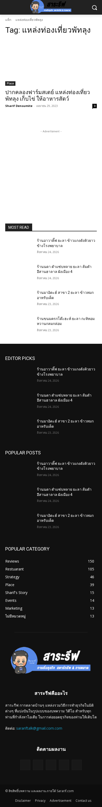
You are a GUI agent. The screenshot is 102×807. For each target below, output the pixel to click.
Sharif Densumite (18, 106)
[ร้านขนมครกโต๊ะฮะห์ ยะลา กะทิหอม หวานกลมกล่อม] (19, 326)
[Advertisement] (51, 166)
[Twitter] (64, 765)
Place (10, 83)
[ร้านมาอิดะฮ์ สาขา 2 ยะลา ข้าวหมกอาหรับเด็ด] (19, 300)
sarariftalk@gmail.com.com (39, 728)
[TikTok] (51, 765)
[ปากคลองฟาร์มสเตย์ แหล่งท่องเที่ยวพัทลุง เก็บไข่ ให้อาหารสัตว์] (51, 63)
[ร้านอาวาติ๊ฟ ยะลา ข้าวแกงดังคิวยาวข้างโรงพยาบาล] (19, 247)
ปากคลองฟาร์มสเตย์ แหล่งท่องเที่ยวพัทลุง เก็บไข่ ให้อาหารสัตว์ (47, 95)
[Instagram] (38, 765)
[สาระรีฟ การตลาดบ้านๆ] (51, 660)
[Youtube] (77, 765)
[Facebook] (25, 765)
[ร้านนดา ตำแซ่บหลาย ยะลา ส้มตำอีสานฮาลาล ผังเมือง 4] (19, 274)
